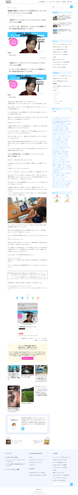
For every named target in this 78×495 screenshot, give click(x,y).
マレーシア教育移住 (56, 126)
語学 (60, 161)
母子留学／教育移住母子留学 (57, 130)
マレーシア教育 (64, 126)
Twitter (23, 430)
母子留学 (54, 153)
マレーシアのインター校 (57, 145)
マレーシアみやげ (68, 169)
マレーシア (54, 155)
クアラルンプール (57, 92)
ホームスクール (65, 145)
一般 (63, 167)
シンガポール (55, 161)
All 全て (31, 457)
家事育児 (61, 169)
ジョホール (56, 94)
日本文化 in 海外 (68, 173)
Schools (54, 90)
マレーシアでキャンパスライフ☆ (60, 64)
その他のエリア (62, 159)
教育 (47, 340)
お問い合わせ (69, 1)
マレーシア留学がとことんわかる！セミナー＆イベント (62, 87)
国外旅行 (62, 175)
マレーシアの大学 (64, 143)
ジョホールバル (61, 157)
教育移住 (61, 124)
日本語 (54, 163)
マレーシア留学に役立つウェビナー (60, 49)
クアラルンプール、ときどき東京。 (40, 338)
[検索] (71, 6)
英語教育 (68, 161)
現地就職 (59, 165)
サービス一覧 (51, 1)
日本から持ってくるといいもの (58, 173)
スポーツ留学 (63, 132)
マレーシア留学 (67, 124)
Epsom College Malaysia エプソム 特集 (38, 475)
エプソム (66, 119)
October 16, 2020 (41, 277)
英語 (63, 161)
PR (66, 141)
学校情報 (64, 1)
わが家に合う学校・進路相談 (12, 457)
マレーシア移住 (55, 128)
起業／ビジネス (64, 163)
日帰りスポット (55, 177)
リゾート (61, 177)
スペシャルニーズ (56, 132)
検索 (71, 484)
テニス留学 (69, 132)
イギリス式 (66, 130)
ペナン (55, 97)
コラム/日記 (41, 340)
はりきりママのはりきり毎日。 (59, 67)
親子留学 (61, 128)
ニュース (54, 179)
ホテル (66, 177)
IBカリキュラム (55, 124)
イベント (54, 141)
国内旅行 (57, 175)
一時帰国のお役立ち (56, 171)
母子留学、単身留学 (65, 151)
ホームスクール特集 (58, 101)
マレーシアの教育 (56, 143)
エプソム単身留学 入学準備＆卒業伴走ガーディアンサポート (15, 465)
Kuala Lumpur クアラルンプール (36, 459)
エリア (60, 155)
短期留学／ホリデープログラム (65, 147)
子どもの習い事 (68, 167)
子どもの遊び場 (55, 169)
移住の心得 (68, 165)
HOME (40, 489)
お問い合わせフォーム (27, 358)
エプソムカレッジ (56, 149)
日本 (53, 175)
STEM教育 (67, 128)
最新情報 (55, 83)
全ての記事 (29, 338)
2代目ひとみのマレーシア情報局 (60, 52)
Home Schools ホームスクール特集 (37, 472)
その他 (54, 57)
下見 (53, 167)
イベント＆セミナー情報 (13, 469)
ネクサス (62, 149)
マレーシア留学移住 (56, 117)
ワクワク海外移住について (42, 1)
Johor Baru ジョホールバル (35, 462)
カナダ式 (63, 117)
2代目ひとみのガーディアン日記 (60, 46)
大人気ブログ (58, 1)
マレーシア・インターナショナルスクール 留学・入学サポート (15, 460)
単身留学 (65, 153)
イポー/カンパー (55, 159)
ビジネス (58, 163)
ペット (59, 179)
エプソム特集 (56, 103)
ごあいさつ (68, 117)
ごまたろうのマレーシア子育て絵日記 (61, 62)
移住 (63, 165)
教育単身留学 (60, 153)
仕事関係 (54, 165)
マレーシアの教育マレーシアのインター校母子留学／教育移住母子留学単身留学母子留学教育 (62, 122)
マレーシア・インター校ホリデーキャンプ (62, 44)
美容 (63, 179)
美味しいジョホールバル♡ (58, 59)
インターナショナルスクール (57, 119)
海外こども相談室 (61, 141)
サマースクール (55, 147)
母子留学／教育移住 (56, 151)
